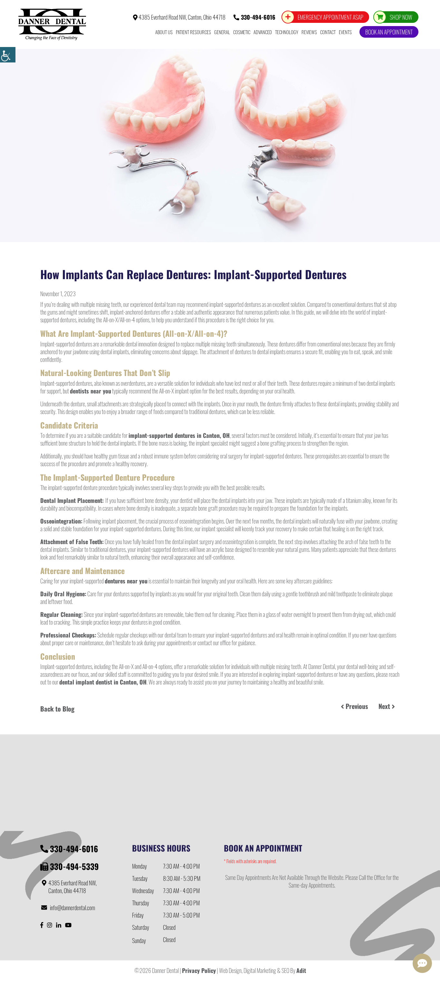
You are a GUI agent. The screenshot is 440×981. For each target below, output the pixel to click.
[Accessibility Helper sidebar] (7, 54)
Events (345, 31)
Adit (301, 970)
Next (385, 706)
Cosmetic (241, 31)
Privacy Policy (199, 970)
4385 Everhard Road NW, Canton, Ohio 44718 (181, 17)
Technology (286, 31)
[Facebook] (41, 925)
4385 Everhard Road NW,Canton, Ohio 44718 (72, 887)
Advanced (262, 31)
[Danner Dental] (52, 24)
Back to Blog (57, 708)
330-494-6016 (257, 17)
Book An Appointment (389, 32)
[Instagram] (49, 925)
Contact (328, 31)
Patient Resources (193, 31)
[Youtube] (68, 925)
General (222, 31)
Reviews (309, 31)
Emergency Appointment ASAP (330, 17)
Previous (356, 706)
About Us (164, 31)
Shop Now (401, 17)
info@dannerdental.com (72, 907)
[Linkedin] (58, 925)
